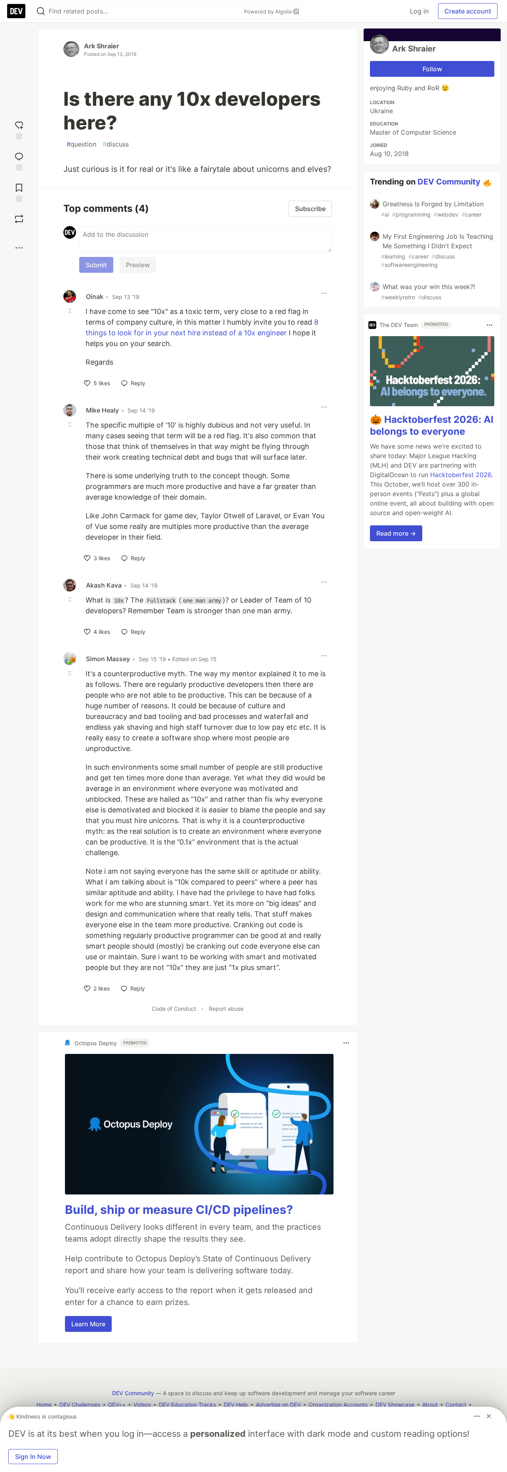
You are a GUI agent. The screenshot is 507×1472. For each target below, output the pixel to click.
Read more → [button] (396, 534)
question (81, 144)
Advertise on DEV (278, 1404)
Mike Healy (102, 410)
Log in (419, 11)
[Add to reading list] (19, 191)
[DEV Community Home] (16, 11)
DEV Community (448, 181)
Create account (467, 11)
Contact (456, 1404)
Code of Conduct (174, 1008)
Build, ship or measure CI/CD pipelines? (179, 1209)
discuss (116, 144)
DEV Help (236, 1404)
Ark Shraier (101, 46)
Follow (432, 69)
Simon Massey (108, 659)
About (430, 1404)
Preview (138, 265)
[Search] (41, 11)
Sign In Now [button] (33, 1457)
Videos (142, 1404)
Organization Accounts (338, 1404)
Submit (96, 265)
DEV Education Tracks (187, 1404)
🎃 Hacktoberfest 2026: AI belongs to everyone (432, 425)
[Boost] (19, 219)
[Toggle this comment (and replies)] (70, 310)
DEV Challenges (79, 1404)
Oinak (94, 296)
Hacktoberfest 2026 (460, 475)
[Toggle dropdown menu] (324, 293)
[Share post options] (19, 248)
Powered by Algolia (268, 11)
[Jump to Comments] (19, 160)
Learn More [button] (88, 1324)
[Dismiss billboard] (488, 1416)
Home (43, 1404)
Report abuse (226, 1008)
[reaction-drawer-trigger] (19, 129)
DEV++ (117, 1404)
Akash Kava (104, 585)
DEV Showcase (394, 1404)
